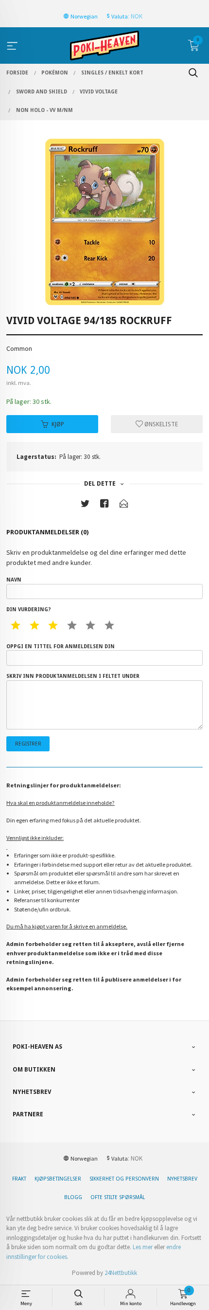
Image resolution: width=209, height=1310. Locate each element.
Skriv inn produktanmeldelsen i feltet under (72, 676)
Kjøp (58, 424)
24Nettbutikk (120, 1273)
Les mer (143, 1247)
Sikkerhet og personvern (124, 1179)
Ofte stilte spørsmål (117, 1197)
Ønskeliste (160, 424)
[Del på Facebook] (104, 505)
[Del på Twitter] (85, 505)
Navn (13, 580)
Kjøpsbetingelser (58, 1179)
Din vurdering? (28, 609)
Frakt (19, 1179)
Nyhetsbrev (182, 1179)
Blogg (73, 1197)
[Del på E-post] (124, 505)
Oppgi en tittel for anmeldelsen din (60, 646)
